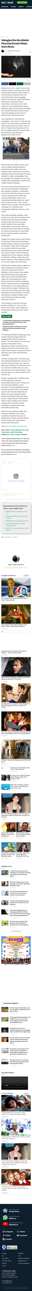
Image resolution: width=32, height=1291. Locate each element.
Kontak (4, 1266)
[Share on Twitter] (12, 83)
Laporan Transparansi (23, 1263)
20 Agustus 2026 (13, 1034)
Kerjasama (21, 1253)
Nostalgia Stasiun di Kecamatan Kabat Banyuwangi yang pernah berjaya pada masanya (19, 1061)
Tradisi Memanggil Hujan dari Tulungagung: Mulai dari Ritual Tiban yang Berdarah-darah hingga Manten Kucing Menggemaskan (20, 912)
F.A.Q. (19, 1256)
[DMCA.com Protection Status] (12, 1247)
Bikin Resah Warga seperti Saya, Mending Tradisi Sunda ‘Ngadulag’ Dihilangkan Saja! (20, 883)
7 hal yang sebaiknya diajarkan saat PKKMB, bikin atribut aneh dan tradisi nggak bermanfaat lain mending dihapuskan (20, 1019)
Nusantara (4, 6)
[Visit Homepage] (7, 2)
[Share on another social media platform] (27, 83)
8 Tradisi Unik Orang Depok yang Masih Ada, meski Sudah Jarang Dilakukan (19, 902)
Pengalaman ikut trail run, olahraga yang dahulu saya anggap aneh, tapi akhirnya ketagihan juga (20, 1030)
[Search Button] (30, 2)
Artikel (7, 36)
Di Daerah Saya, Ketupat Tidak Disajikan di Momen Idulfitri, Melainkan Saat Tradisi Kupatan (19, 923)
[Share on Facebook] (5, 83)
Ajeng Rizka (23, 457)
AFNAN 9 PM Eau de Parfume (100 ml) (17, 521)
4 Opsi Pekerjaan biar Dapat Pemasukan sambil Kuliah (15, 431)
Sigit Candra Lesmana (14, 51)
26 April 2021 (13, 887)
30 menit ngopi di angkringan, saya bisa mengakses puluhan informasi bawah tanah (20, 1009)
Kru (3, 1256)
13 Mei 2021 (12, 927)
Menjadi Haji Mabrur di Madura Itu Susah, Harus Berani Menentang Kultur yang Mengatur (15, 328)
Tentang (4, 1253)
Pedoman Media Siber (24, 1258)
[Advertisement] (16, 22)
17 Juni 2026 (13, 878)
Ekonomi (29, 6)
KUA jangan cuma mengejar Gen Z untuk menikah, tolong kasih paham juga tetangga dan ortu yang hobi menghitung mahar (19, 1051)
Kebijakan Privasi (22, 1261)
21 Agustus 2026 (13, 1024)
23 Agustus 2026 (13, 1013)
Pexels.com (23, 426)
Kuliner (13, 6)
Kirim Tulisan (23, 2)
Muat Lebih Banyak (16, 931)
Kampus (21, 6)
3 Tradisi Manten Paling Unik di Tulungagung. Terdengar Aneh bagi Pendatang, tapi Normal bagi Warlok (16, 322)
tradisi (15, 537)
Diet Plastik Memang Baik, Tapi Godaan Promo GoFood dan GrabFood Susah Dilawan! (19, 893)
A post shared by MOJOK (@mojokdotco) (16, 499)
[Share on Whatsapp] (20, 83)
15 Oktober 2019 (13, 897)
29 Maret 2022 (13, 906)
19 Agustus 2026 (13, 1065)
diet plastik (8, 537)
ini (12, 445)
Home (2, 36)
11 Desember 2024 (14, 917)
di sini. (15, 454)
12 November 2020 (7, 53)
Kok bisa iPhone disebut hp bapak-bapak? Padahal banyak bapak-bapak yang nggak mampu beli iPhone (20, 1040)
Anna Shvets (12, 426)
